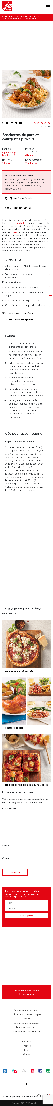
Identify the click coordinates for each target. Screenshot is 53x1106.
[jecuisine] (32, 1071)
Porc (37, 16)
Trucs (26, 1050)
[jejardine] (48, 1071)
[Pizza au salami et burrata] (26, 644)
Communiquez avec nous (26, 1010)
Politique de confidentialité (26, 1031)
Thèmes (26, 1046)
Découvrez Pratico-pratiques (26, 1014)
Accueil (5, 16)
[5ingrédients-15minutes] (14, 1071)
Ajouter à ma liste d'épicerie (19, 319)
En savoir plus (26, 992)
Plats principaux (26, 16)
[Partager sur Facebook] (2, 123)
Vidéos (26, 1054)
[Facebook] (26, 1084)
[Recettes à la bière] (26, 701)
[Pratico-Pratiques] (5, 1071)
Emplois (26, 1018)
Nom (5, 845)
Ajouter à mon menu (20, 207)
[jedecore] (40, 1071)
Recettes (14, 16)
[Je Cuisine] (7, 7)
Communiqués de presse (26, 1023)
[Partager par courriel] (20, 123)
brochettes (21, 223)
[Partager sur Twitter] (7, 123)
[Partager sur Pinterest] (12, 123)
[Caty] (24, 1071)
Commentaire (10, 808)
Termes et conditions (26, 1027)
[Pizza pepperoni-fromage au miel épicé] (26, 758)
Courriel (7, 858)
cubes (14, 232)
